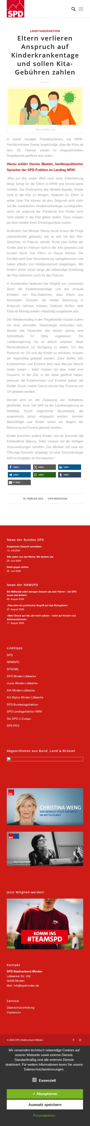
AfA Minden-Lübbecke (21, 690)
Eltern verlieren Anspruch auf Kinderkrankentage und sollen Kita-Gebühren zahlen (45, 55)
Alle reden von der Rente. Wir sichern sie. (30, 556)
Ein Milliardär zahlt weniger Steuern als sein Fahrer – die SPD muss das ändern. (41, 593)
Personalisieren (44, 1115)
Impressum (14, 1012)
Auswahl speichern (44, 1105)
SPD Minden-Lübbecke (21, 676)
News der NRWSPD (22, 585)
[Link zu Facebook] (73, 1039)
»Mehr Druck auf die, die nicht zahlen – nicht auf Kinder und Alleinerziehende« (41, 617)
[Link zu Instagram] (80, 1039)
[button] (19, 467)
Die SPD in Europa (19, 718)
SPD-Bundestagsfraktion (22, 704)
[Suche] (71, 8)
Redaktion (60, 498)
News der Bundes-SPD (25, 540)
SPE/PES (13, 725)
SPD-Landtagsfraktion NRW (24, 711)
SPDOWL (13, 669)
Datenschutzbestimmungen (43, 1069)
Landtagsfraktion (45, 31)
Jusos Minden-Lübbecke (22, 683)
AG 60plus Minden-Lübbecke (25, 697)
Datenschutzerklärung (20, 1007)
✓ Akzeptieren (45, 1094)
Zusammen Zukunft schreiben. (24, 546)
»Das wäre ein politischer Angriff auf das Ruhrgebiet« (37, 605)
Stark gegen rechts (17, 567)
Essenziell (47, 1080)
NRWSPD (13, 662)
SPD (10, 655)
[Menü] (81, 8)
